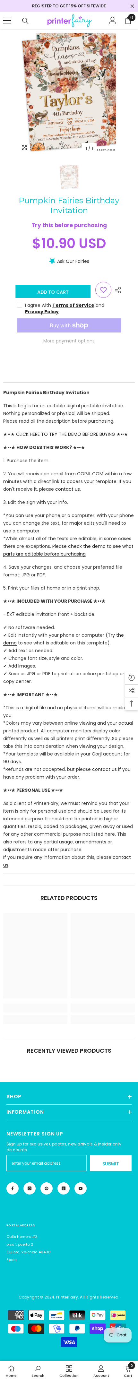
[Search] (25, 21)
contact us (67, 489)
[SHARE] (116, 290)
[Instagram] (29, 1188)
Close (132, 6)
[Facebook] (12, 1188)
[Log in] (112, 20)
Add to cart (54, 292)
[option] (69, 92)
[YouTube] (80, 1188)
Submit (110, 1164)
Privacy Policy (42, 311)
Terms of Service (73, 305)
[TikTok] (63, 1188)
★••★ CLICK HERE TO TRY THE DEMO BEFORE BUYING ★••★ (65, 434)
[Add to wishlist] (103, 290)
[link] (35, 1008)
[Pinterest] (46, 1188)
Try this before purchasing (69, 225)
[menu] (7, 20)
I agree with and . (64, 308)
